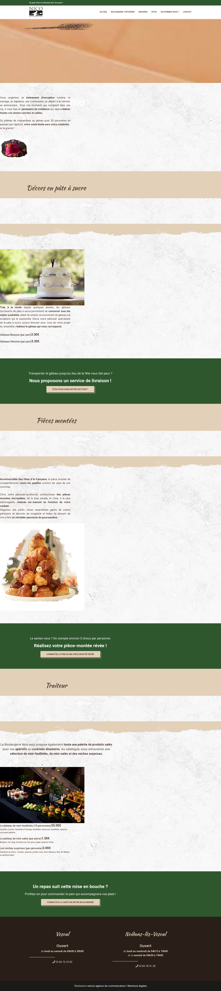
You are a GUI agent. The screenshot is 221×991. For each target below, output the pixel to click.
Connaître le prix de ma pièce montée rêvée (70, 654)
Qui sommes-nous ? (170, 12)
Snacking (142, 12)
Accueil (103, 12)
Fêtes (154, 12)
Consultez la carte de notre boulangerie (70, 902)
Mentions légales (137, 985)
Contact (187, 12)
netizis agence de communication (106, 985)
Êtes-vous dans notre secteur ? (70, 389)
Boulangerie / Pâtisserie (123, 12)
